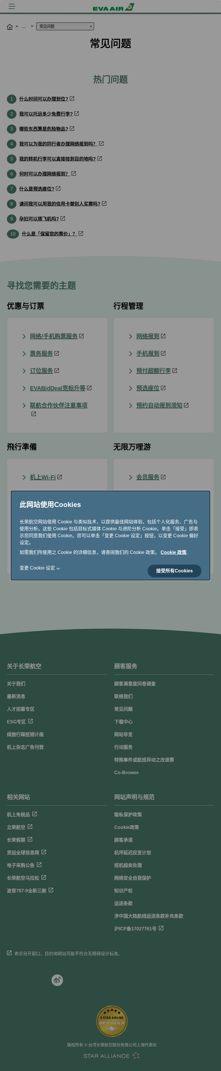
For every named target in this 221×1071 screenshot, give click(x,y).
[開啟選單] (12, 6)
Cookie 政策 (173, 552)
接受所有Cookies (174, 570)
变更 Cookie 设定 (37, 567)
